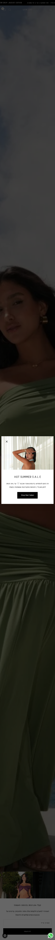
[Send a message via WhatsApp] (50, 935)
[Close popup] (6, 441)
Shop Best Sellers (27, 495)
